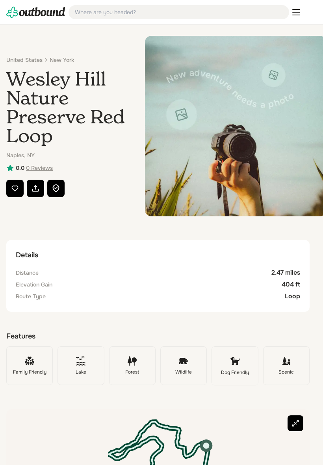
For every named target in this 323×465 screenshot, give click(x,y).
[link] (35, 12)
